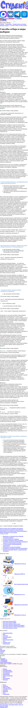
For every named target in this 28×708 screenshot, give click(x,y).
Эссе (4, 641)
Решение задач (6, 642)
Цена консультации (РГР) (9, 621)
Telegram (2, 651)
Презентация (6, 643)
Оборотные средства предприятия (11, 547)
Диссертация (6, 673)
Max (1, 649)
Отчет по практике (8, 675)
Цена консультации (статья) (10, 628)
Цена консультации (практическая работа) (13, 625)
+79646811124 (3, 659)
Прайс (6, 706)
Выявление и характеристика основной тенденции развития (13, 537)
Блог (4, 692)
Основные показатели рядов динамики (13, 540)
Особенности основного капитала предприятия (15, 548)
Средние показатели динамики (11, 539)
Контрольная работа (8, 639)
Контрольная (6, 674)
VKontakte (2, 650)
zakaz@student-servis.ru (5, 662)
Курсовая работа (7, 637)
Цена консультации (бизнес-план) (11, 624)
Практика (5, 635)
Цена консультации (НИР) (9, 622)
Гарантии (5, 690)
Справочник (8, 24)
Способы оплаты (7, 688)
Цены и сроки (6, 687)
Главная (2, 24)
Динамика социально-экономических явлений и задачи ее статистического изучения (15, 542)
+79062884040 (3, 661)
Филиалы (5, 679)
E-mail (1, 653)
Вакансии (5, 691)
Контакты (5, 686)
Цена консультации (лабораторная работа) (13, 626)
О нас (4, 684)
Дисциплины (6, 678)
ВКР (4, 634)
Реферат (5, 638)
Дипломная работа (7, 633)
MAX (6, 707)
